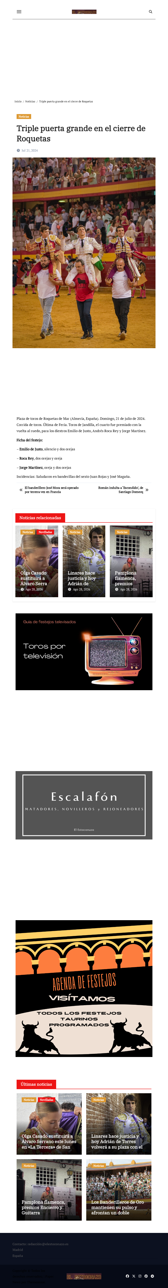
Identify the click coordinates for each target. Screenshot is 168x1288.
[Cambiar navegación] (19, 11)
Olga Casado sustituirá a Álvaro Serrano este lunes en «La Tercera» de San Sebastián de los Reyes (49, 1144)
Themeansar (36, 1282)
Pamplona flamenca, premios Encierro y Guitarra (126, 583)
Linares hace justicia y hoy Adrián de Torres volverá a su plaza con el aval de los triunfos (117, 1144)
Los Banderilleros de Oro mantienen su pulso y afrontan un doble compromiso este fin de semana (117, 1213)
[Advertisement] (84, 56)
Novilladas (45, 532)
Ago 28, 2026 (34, 589)
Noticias (24, 116)
